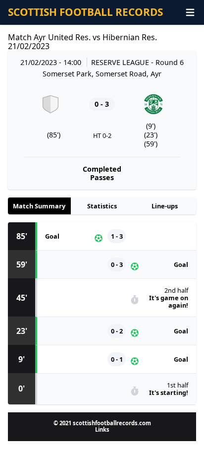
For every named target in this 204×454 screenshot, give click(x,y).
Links (102, 429)
